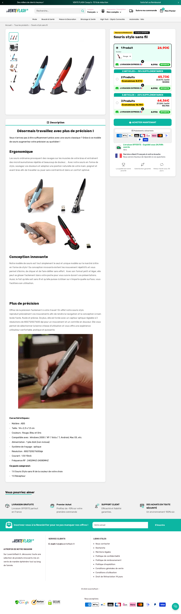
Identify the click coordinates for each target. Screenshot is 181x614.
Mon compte (113, 12)
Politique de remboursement (108, 560)
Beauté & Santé (48, 19)
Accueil (8, 25)
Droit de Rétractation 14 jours (109, 576)
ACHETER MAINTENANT (144, 122)
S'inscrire (160, 525)
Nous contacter (103, 544)
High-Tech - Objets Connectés (112, 19)
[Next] (178, 2)
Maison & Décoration (67, 19)
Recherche (100, 548)
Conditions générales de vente (109, 568)
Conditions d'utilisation (106, 572)
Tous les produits (21, 25)
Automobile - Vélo (136, 19)
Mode (34, 19)
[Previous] (2, 2)
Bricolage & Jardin (88, 19)
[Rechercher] (82, 11)
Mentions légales (103, 552)
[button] (143, 56)
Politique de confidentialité (108, 556)
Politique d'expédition (105, 564)
